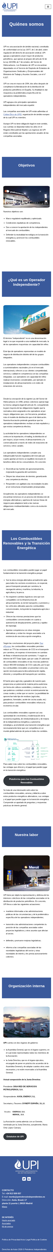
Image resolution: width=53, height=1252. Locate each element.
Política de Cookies (39, 1240)
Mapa (4, 1207)
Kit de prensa (7, 1226)
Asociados (6, 1223)
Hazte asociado (8, 1220)
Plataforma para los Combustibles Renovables (26, 781)
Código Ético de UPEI (12, 114)
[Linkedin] (29, 1179)
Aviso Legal (25, 1240)
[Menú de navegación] (48, 6)
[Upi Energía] (9, 6)
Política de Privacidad (11, 1240)
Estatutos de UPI (15, 1136)
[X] (24, 1179)
